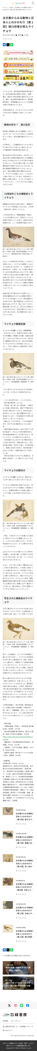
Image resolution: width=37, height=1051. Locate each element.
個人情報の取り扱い (9, 1026)
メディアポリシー (16, 1021)
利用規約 (5, 1021)
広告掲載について (25, 1026)
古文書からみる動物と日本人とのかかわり (17, 955)
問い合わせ (6, 1030)
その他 (26, 35)
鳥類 (19, 35)
